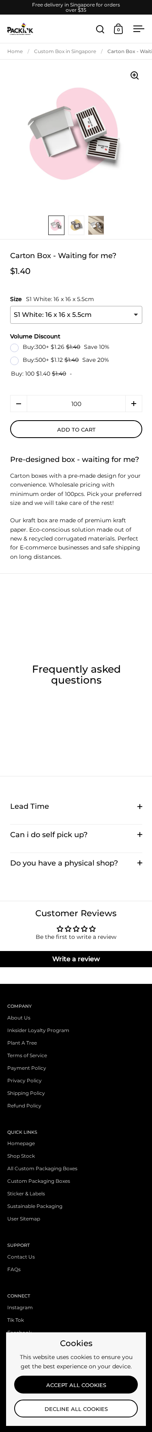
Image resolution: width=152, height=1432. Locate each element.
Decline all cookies (76, 1409)
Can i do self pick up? (49, 834)
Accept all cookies (76, 1385)
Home (15, 51)
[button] (18, 403)
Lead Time (29, 806)
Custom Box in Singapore (65, 51)
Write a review (76, 959)
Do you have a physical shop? (64, 863)
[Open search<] (100, 29)
